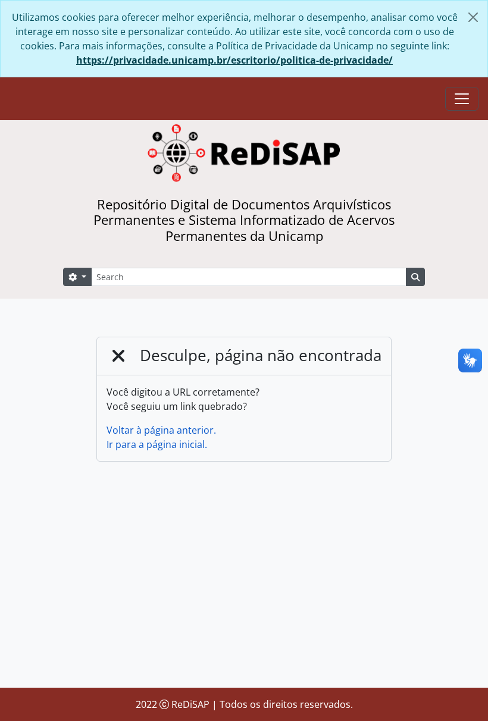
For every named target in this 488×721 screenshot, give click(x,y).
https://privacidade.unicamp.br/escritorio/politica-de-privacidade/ (234, 60)
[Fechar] (473, 17)
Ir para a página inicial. (157, 444)
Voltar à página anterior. (161, 430)
